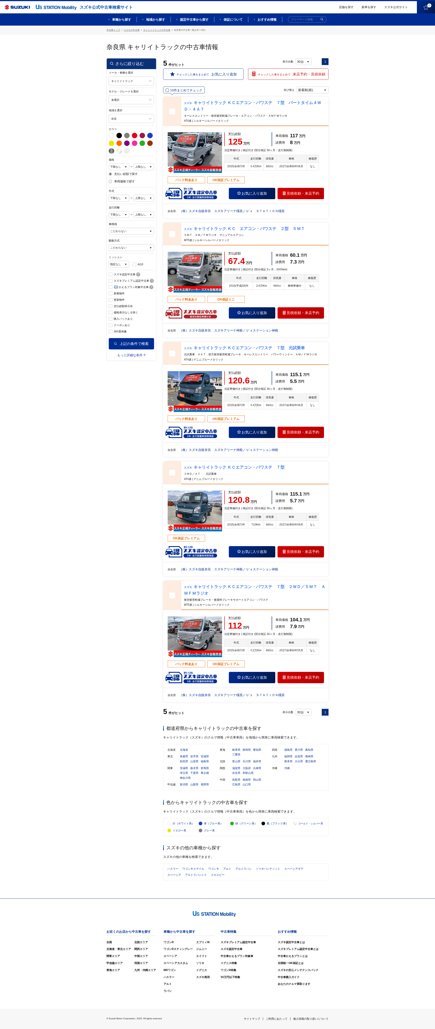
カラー (113, 129)
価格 (111, 159)
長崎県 (309, 756)
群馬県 (205, 768)
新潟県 (184, 784)
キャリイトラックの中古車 (156, 30)
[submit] (321, 19)
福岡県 (288, 756)
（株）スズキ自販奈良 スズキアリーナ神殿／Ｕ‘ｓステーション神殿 (228, 330)
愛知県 (257, 749)
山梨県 (194, 784)
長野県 (205, 784)
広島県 (236, 784)
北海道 (184, 749)
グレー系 (209, 830)
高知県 (309, 749)
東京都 (205, 773)
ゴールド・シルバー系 (310, 823)
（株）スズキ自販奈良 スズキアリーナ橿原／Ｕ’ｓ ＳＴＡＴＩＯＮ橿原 (232, 211)
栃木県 (194, 768)
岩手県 (194, 756)
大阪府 (247, 768)
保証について (233, 19)
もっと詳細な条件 (130, 355)
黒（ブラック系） (277, 823)
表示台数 (288, 61)
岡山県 (257, 779)
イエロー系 (179, 830)
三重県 (236, 754)
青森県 (184, 756)
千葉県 (194, 773)
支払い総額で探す (126, 174)
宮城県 (205, 756)
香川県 (299, 749)
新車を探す (369, 7)
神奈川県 (185, 778)
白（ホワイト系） (183, 823)
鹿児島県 (310, 761)
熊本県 (288, 761)
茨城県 (184, 768)
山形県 (194, 761)
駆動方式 (114, 240)
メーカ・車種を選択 (121, 72)
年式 (111, 191)
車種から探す (121, 19)
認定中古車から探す (194, 19)
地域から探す (155, 19)
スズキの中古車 (132, 30)
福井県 (257, 761)
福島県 (205, 761)
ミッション (115, 257)
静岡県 (247, 749)
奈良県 (236, 773)
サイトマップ (252, 1018)
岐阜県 (236, 749)
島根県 (247, 779)
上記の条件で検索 (134, 344)
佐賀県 (299, 756)
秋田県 (184, 761)
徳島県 (288, 749)
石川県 (247, 761)
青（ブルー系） (213, 823)
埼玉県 (184, 773)
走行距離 (114, 207)
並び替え (289, 90)
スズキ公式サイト (396, 7)
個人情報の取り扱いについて (311, 1018)
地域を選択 (115, 110)
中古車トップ (113, 30)
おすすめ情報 (267, 19)
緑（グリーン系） (246, 823)
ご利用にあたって (277, 1018)
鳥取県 (236, 779)
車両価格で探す (124, 181)
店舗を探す (346, 7)
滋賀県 (236, 768)
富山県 (236, 761)
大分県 (299, 761)
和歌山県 (248, 773)
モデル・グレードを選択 (124, 91)
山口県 (247, 784)
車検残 (113, 224)
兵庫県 (257, 768)
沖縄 (287, 768)
